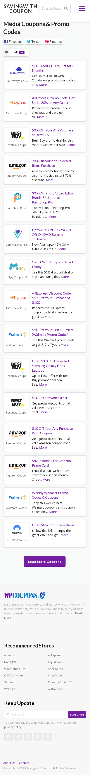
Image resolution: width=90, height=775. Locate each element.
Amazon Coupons (17, 176)
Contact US (26, 763)
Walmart (9, 689)
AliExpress (54, 655)
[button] (13, 42)
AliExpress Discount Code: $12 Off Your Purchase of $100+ (52, 297)
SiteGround (55, 669)
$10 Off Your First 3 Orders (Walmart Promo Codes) (52, 332)
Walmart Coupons (17, 345)
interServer (55, 675)
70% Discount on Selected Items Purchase (51, 163)
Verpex (9, 682)
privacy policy (12, 727)
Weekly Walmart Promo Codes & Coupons (50, 495)
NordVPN (10, 662)
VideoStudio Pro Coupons (18, 245)
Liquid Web (55, 662)
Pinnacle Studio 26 (60, 682)
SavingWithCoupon (20, 8)
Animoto (9, 655)
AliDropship (55, 689)
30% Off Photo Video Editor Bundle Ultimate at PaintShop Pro (53, 197)
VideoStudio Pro (14, 669)
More (43, 85)
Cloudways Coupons (18, 81)
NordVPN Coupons (18, 540)
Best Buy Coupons (18, 145)
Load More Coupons (44, 561)
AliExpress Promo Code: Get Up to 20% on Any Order (53, 100)
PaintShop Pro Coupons (18, 208)
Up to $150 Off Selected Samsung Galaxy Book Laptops (50, 365)
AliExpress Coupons (18, 113)
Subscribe (77, 714)
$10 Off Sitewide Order (50, 398)
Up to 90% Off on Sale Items (53, 525)
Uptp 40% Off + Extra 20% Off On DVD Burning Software (52, 234)
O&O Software (13, 675)
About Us (9, 763)
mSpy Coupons (16, 277)
